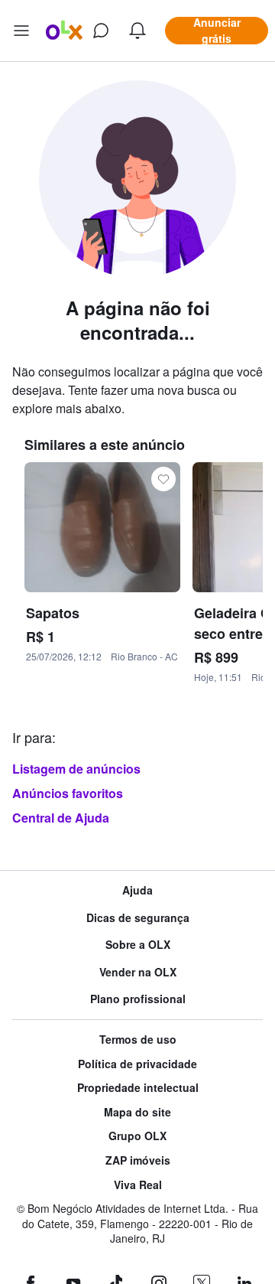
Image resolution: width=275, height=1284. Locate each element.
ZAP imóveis (137, 1160)
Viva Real (138, 1185)
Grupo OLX (137, 1136)
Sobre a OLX (137, 944)
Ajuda (137, 890)
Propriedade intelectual (138, 1087)
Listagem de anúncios (76, 768)
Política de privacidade (137, 1064)
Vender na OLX (137, 972)
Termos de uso (137, 1039)
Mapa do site (137, 1112)
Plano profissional (138, 999)
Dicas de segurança (137, 918)
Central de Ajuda (60, 817)
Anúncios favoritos (67, 793)
